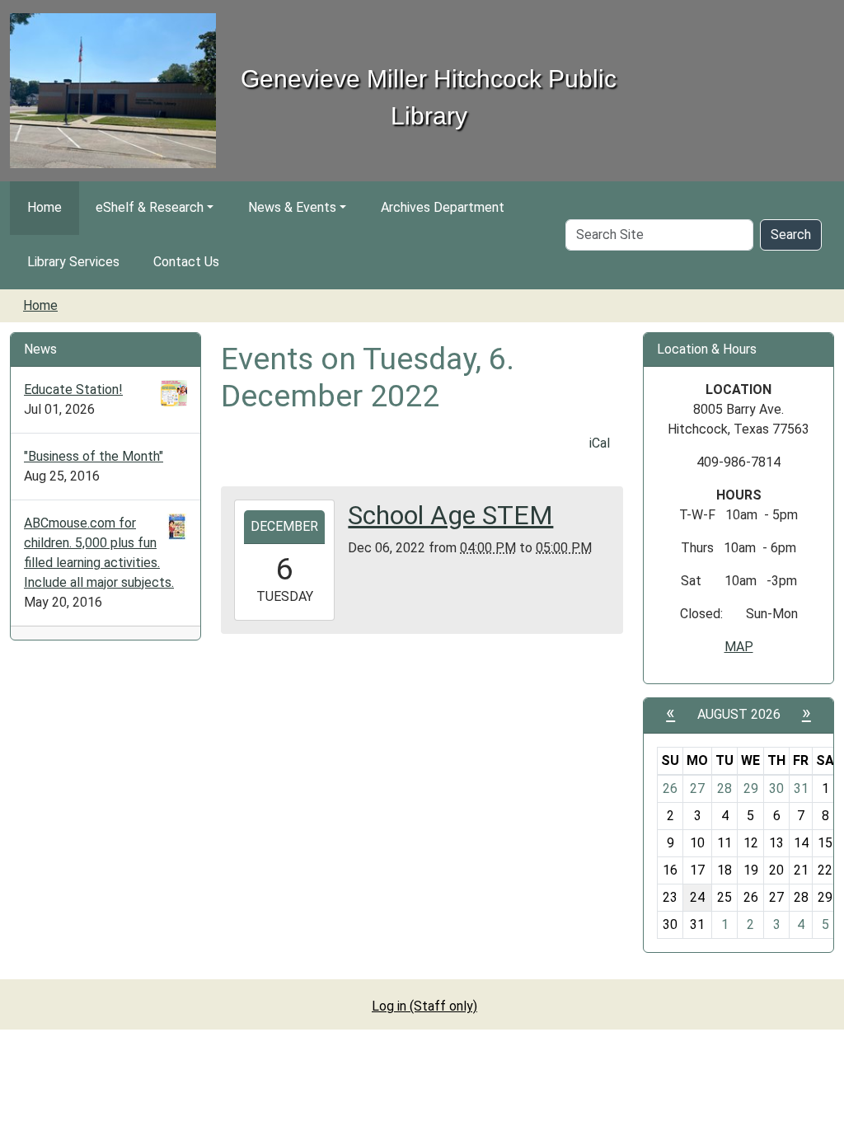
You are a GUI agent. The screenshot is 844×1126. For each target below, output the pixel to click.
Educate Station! (73, 389)
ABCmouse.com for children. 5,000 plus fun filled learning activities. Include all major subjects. (99, 552)
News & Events (292, 207)
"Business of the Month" (93, 456)
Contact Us (186, 262)
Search (791, 234)
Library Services (73, 262)
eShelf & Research (150, 207)
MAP (738, 646)
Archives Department (442, 207)
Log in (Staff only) (424, 1006)
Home (44, 207)
